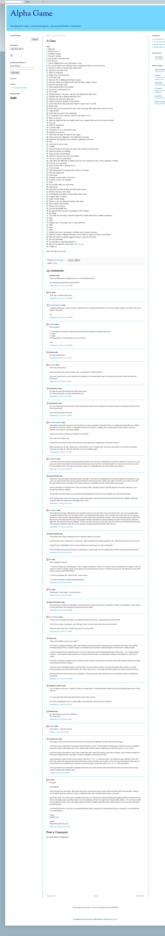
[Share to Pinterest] (78, 260)
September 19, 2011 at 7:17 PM (61, 452)
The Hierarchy (159, 39)
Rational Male (160, 70)
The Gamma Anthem (19, 88)
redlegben (52, 459)
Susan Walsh (54, 617)
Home (96, 896)
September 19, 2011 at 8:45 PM (61, 469)
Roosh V (158, 75)
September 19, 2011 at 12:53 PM (61, 317)
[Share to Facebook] (76, 260)
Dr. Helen (158, 88)
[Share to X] (74, 260)
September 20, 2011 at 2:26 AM (61, 552)
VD (50, 559)
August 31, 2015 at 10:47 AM (60, 827)
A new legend (159, 59)
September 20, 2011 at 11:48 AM (61, 610)
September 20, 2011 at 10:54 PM (61, 679)
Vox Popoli (158, 57)
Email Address (15, 66)
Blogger (114, 919)
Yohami (51, 324)
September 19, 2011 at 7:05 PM (61, 415)
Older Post (140, 896)
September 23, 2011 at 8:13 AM (61, 719)
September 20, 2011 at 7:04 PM (61, 631)
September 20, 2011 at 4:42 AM (61, 582)
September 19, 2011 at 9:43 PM (61, 503)
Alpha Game (31, 13)
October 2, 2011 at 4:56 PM (59, 732)
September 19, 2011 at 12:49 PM (61, 298)
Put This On (94, 759)
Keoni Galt (158, 83)
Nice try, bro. (112, 763)
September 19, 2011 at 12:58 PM (61, 345)
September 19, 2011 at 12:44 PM (61, 286)
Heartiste (158, 96)
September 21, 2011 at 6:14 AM (61, 704)
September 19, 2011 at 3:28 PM (61, 381)
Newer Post (51, 896)
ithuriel (51, 726)
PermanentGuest (55, 305)
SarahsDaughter (55, 422)
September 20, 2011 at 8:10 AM (61, 595)
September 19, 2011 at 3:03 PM (61, 358)
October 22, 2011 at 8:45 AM (59, 773)
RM (50, 292)
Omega (54, 263)
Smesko (52, 365)
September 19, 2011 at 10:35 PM (61, 527)
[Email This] (69, 260)
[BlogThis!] (71, 260)
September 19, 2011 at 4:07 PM (61, 396)
